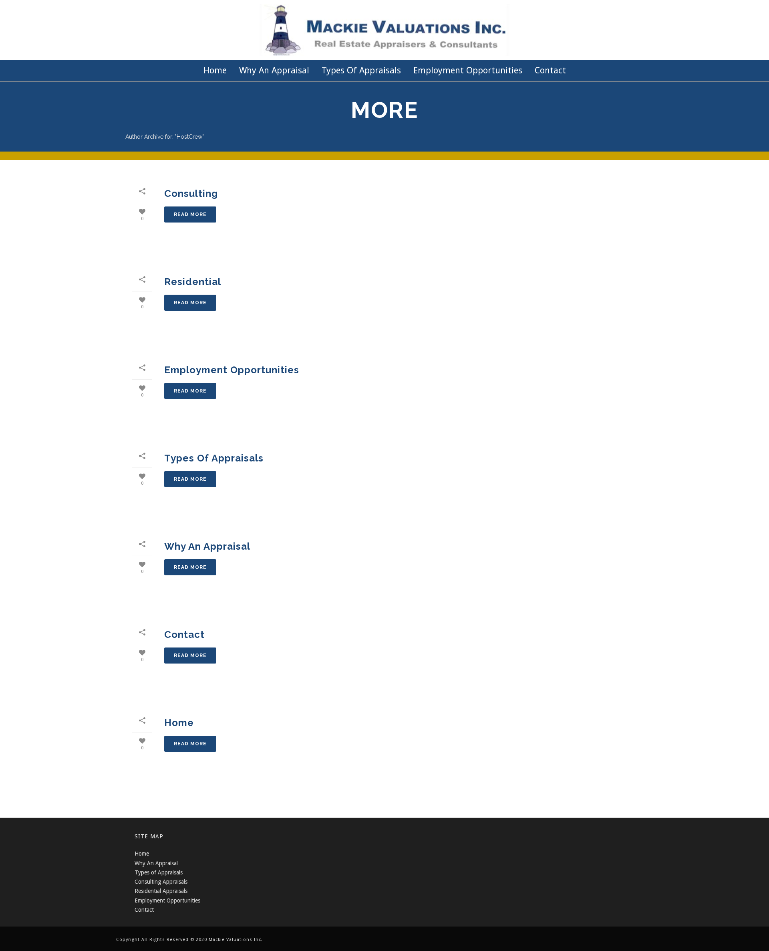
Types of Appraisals (361, 70)
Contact (550, 70)
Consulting (191, 193)
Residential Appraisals (161, 891)
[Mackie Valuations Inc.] (384, 30)
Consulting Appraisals (161, 881)
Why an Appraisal (274, 70)
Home (215, 70)
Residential (192, 281)
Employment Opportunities (467, 70)
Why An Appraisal (156, 863)
